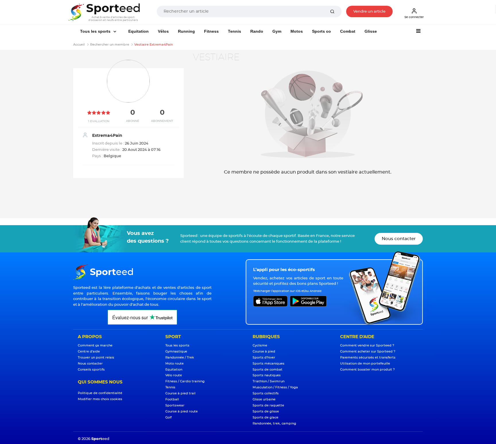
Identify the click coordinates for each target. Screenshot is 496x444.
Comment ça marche (95, 345)
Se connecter (414, 17)
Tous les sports (96, 31)
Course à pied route (181, 411)
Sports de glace (265, 417)
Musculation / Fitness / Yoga (275, 387)
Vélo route (173, 375)
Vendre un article (369, 11)
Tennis (234, 31)
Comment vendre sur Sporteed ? (367, 345)
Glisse (371, 31)
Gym (276, 31)
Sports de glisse (266, 411)
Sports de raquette (268, 405)
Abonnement (162, 121)
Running (186, 31)
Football (172, 399)
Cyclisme (260, 345)
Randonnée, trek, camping (274, 423)
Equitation (138, 31)
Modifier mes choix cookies (100, 399)
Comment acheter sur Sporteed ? (367, 351)
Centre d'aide (89, 351)
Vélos (163, 31)
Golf (168, 417)
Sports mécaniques (268, 363)
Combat (347, 31)
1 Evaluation (98, 121)
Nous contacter (399, 239)
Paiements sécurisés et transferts (368, 357)
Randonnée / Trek (179, 357)
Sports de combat (267, 369)
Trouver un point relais (96, 357)
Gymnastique (176, 351)
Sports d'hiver (264, 357)
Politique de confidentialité (100, 393)
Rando (256, 31)
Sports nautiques (267, 375)
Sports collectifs (266, 393)
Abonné (132, 121)
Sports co (321, 31)
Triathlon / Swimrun (268, 381)
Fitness (211, 31)
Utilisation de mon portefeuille (365, 363)
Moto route (174, 363)
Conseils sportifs (91, 369)
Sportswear (175, 405)
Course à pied (264, 351)
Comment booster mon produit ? (367, 369)
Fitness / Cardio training (185, 381)
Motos (296, 31)
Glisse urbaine (264, 399)
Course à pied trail (180, 393)
